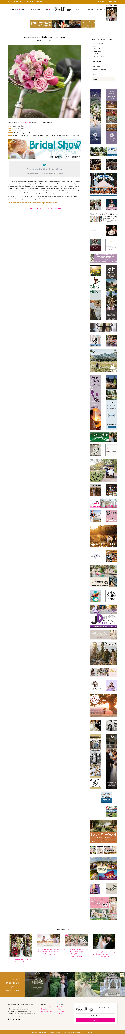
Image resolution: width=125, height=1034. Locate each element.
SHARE (31, 208)
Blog (46, 9)
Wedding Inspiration (46, 1011)
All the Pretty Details (98, 43)
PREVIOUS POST (15, 215)
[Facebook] (12, 2)
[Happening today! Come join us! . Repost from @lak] (112, 984)
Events (50, 40)
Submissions (60, 1011)
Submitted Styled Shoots (99, 69)
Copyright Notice (77, 1032)
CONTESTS (100, 1)
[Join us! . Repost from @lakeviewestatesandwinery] (37, 984)
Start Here (14, 9)
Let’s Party (95, 59)
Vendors (24, 9)
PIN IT (50, 208)
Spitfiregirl (91, 1032)
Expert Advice (96, 48)
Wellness (95, 74)
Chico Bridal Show (25, 122)
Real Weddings (36, 9)
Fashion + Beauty (97, 51)
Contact (59, 1014)
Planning (90, 9)
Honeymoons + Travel (99, 56)
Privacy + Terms (66, 1032)
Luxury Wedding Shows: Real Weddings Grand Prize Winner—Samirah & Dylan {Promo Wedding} (104, 954)
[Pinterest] (9, 2)
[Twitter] (17, 2)
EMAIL (58, 208)
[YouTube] (21, 2)
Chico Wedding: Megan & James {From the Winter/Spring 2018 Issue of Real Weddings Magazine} (48, 951)
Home (63, 9)
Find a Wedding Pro (46, 1007)
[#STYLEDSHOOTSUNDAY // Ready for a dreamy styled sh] (87, 984)
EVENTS (39, 1)
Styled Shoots (96, 66)
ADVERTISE (29, 1)
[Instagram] (14, 2)
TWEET (41, 208)
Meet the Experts (97, 61)
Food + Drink (96, 54)
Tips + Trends (96, 71)
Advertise (59, 1009)
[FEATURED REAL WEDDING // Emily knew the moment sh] (62, 984)
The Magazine (79, 9)
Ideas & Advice (45, 1009)
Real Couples (96, 64)
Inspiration (101, 9)
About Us (59, 1007)
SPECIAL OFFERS (112, 1)
